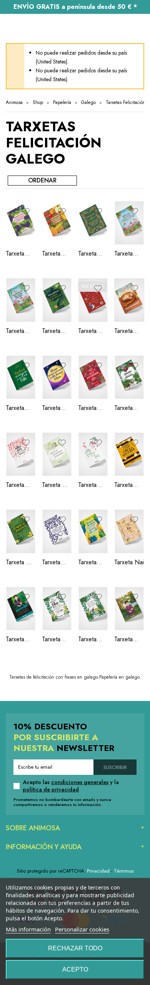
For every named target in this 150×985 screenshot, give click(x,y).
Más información (28, 929)
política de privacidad (51, 789)
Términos (123, 871)
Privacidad (98, 871)
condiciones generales (79, 782)
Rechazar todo (75, 948)
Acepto (75, 969)
